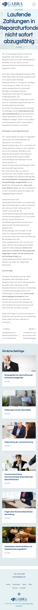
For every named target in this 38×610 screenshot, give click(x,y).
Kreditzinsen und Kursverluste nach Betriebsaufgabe (29, 333)
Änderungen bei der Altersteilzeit (17, 410)
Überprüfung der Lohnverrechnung (18, 442)
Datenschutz (29, 603)
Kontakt (23, 588)
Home (8, 584)
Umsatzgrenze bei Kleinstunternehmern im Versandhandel (10, 333)
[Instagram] (19, 594)
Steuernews (19, 9)
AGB (24, 603)
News (24, 584)
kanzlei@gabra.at (19, 577)
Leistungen (16, 584)
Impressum (19, 606)
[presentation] (19, 363)
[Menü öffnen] (34, 4)
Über (30, 584)
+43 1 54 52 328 (19, 574)
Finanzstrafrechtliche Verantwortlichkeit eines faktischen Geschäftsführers (18, 476)
